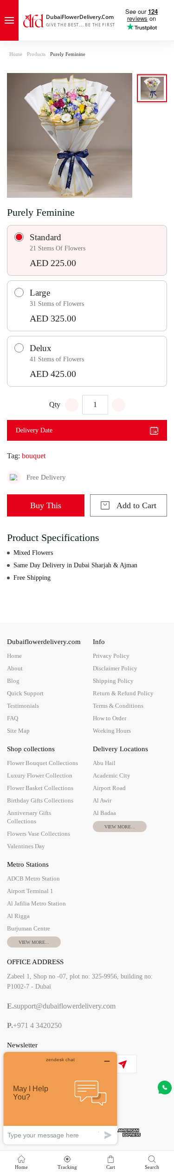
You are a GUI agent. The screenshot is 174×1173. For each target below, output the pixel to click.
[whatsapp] (165, 1087)
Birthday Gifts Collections (40, 800)
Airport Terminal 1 (30, 890)
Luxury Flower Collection (39, 775)
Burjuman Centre (28, 928)
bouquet (33, 456)
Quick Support (25, 693)
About (15, 668)
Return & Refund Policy (123, 693)
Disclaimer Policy (115, 668)
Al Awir (102, 800)
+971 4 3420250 (34, 1025)
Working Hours (112, 730)
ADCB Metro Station (33, 878)
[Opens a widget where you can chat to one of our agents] (60, 1098)
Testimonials (23, 705)
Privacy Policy (111, 655)
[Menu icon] (9, 20)
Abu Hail (104, 763)
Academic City (111, 775)
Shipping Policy (113, 680)
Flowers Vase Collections (38, 833)
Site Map (18, 730)
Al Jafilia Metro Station (36, 903)
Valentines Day (26, 846)
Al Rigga (18, 915)
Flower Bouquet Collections (42, 763)
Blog (13, 680)
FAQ (12, 718)
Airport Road (109, 787)
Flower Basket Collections (40, 787)
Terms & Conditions (118, 705)
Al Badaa (104, 812)
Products (36, 54)
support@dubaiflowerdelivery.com (61, 1006)
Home (15, 54)
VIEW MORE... (119, 826)
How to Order (109, 718)
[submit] (122, 1064)
